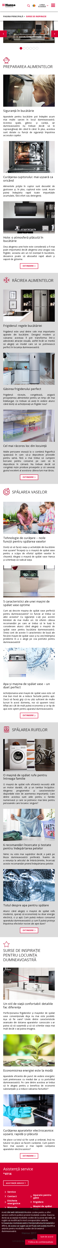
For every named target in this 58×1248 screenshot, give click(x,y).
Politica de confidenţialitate (40, 1242)
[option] (29, 32)
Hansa (8, 5)
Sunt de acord (46, 1236)
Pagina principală (13, 16)
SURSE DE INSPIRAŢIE (36, 16)
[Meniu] (53, 5)
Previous (3, 33)
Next (54, 33)
